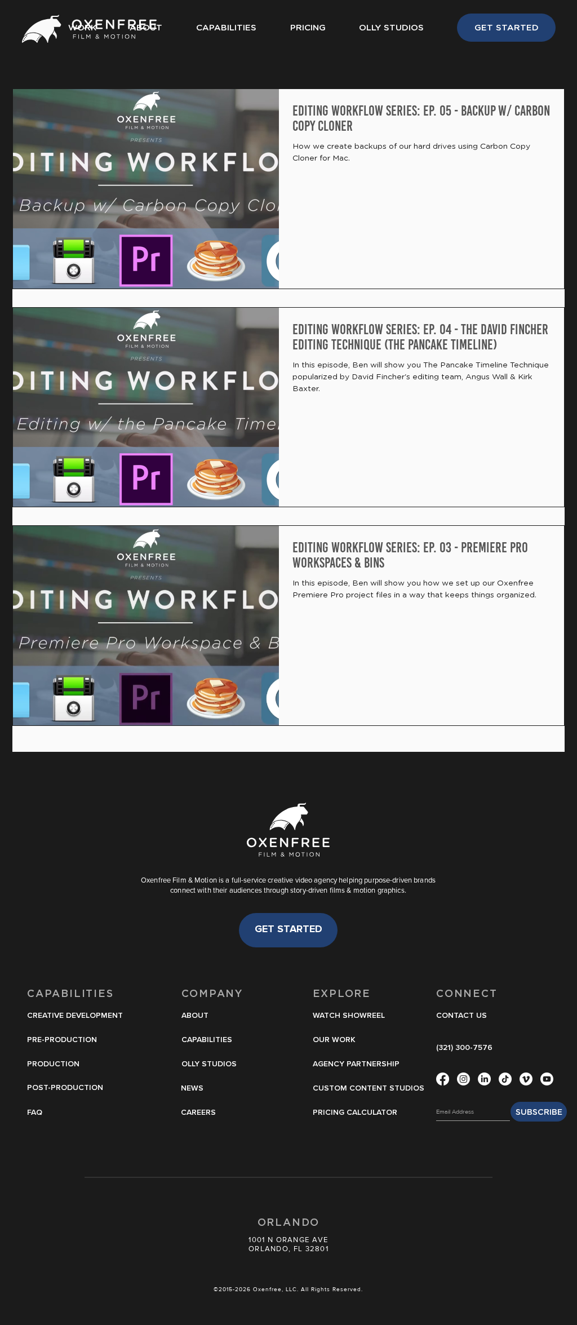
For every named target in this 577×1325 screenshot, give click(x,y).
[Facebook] (442, 1079)
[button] (351, 1016)
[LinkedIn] (484, 1079)
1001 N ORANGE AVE (288, 1239)
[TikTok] (505, 1079)
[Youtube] (546, 1079)
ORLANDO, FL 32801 (288, 1248)
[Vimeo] (526, 1079)
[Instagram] (463, 1079)
